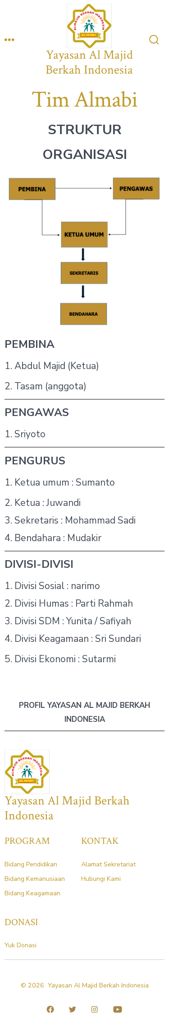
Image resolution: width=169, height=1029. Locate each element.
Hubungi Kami (101, 879)
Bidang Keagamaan (32, 893)
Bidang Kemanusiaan (35, 879)
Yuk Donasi (21, 945)
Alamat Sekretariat (108, 864)
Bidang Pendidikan (31, 864)
